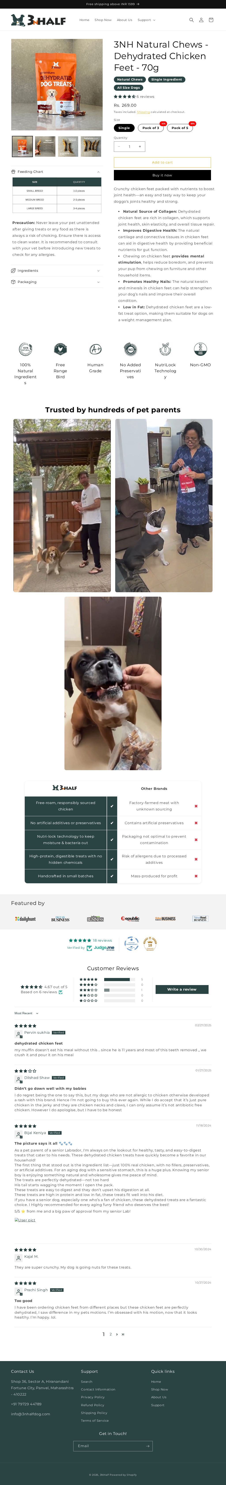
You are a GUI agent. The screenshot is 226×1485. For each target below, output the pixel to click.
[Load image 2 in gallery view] (45, 146)
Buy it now (162, 175)
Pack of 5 (180, 128)
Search (86, 1382)
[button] (146, 20)
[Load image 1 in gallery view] (22, 146)
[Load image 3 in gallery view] (68, 146)
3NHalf (104, 1474)
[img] (25, 1026)
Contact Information (98, 1389)
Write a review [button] (181, 989)
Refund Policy (92, 1405)
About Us (159, 1397)
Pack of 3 (151, 128)
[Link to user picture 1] (25, 1228)
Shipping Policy (94, 1413)
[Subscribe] (148, 1446)
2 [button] (111, 1334)
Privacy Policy (93, 1397)
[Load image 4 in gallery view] (91, 146)
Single (124, 128)
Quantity (120, 137)
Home (156, 1382)
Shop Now (159, 1389)
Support (158, 1405)
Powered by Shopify (123, 1474)
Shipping (143, 112)
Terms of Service (95, 1421)
